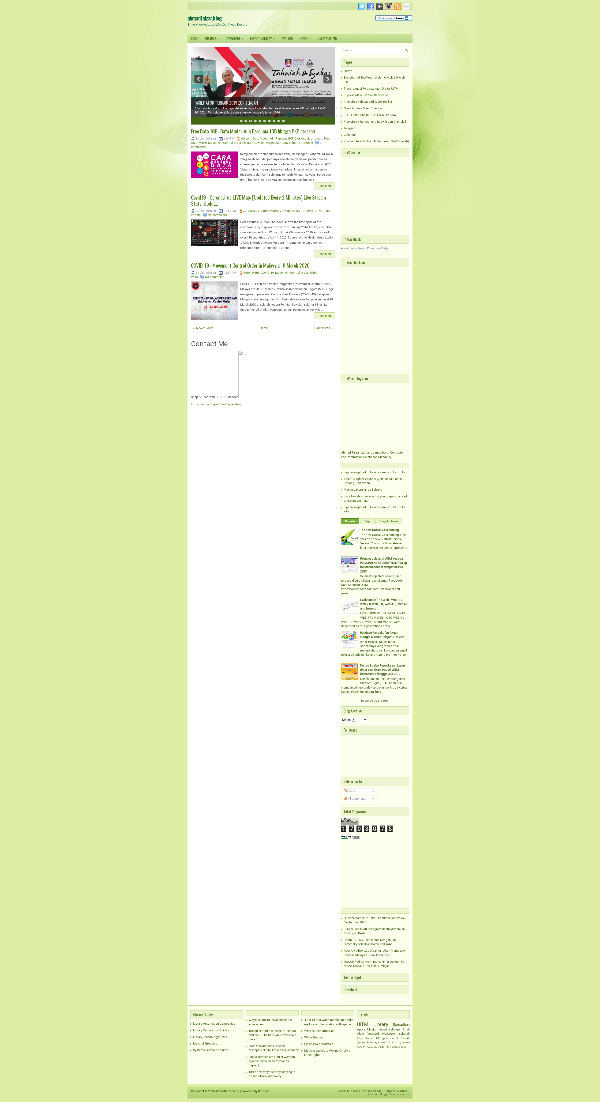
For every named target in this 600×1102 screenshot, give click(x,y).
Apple (361, 1029)
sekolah (404, 1033)
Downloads (235, 38)
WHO (194, 277)
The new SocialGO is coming (379, 530)
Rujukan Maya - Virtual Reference (366, 95)
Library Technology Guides (211, 1030)
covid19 (311, 210)
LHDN (400, 1038)
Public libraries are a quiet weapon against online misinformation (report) (272, 1061)
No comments (217, 215)
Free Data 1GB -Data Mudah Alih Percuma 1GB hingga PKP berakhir (253, 131)
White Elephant (314, 1037)
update (196, 215)
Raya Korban (365, 1038)
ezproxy (396, 1042)
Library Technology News (210, 1037)
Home (194, 38)
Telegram (350, 128)
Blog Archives (388, 521)
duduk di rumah (311, 138)
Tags (367, 521)
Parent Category (262, 38)
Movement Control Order (224, 142)
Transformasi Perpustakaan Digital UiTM (371, 88)
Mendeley (384, 457)
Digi (297, 138)
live (320, 210)
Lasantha (402, 1090)
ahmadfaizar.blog (205, 18)
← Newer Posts (202, 328)
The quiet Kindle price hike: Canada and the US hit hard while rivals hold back (272, 1035)
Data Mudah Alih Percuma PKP (273, 138)
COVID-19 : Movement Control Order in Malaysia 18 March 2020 (250, 265)
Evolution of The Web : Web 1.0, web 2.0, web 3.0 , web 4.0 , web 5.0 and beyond (384, 604)
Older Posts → (324, 328)
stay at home (291, 142)
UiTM (362, 1024)
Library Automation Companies (214, 1023)
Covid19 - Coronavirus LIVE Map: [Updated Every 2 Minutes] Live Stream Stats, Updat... (258, 200)
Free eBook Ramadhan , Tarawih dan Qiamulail (375, 121)
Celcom (246, 138)
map (327, 210)
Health (305, 38)
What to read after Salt (319, 1031)
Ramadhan (401, 1025)
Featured (287, 38)
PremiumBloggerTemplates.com (388, 1094)
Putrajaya (373, 1042)
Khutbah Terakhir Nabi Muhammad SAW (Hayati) (376, 141)
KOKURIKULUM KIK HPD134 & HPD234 (370, 115)
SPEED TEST (384, 1046)
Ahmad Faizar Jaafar (353, 248)
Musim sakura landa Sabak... (363, 489)
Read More (325, 186)
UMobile (307, 142)
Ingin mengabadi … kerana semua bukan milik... (375, 472)
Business (212, 38)
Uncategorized (327, 38)
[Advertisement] (370, 873)
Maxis (203, 142)
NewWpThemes (361, 1090)
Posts (351, 791)
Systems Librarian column (210, 1050)
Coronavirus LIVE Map (275, 210)
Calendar (350, 134)
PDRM (313, 272)
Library (380, 1024)
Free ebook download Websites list (368, 101)
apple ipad (388, 1038)
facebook (373, 1033)
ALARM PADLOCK (367, 1046)
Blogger (383, 700)
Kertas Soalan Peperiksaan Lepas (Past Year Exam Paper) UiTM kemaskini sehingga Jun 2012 (382, 670)
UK (378, 1038)
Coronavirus (251, 210)
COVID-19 (297, 210)
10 (283, 121)
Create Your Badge (378, 248)
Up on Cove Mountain (318, 1044)
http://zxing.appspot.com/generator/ (216, 404)
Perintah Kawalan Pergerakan (261, 142)
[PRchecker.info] (350, 838)
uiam (406, 1042)
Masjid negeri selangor (384, 1029)
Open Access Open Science (363, 108)
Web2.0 (385, 1042)
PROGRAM (389, 1033)
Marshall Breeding (205, 1043)
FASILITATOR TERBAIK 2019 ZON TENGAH (226, 103)
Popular (350, 521)
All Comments (356, 798)
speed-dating (399, 1046)
